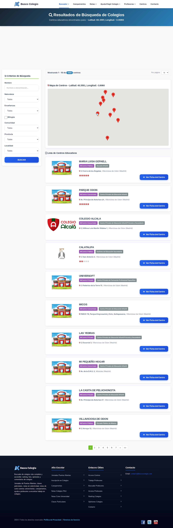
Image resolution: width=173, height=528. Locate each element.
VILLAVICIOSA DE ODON (93, 418)
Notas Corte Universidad (60, 496)
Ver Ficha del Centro (155, 177)
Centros (143, 4)
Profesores (129, 4)
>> (125, 447)
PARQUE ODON (88, 190)
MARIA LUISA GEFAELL (93, 161)
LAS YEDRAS (86, 333)
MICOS (83, 304)
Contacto (155, 4)
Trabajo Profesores (95, 480)
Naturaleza (9, 94)
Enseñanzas (10, 105)
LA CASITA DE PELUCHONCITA (97, 390)
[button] (100, 104)
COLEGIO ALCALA (90, 218)
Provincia (9, 134)
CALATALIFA (86, 247)
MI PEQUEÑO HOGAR (92, 361)
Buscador (63, 4)
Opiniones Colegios (95, 502)
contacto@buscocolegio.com (141, 474)
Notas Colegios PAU (58, 491)
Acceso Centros (94, 475)
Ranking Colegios (94, 496)
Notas (92, 4)
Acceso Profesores (95, 491)
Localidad (9, 146)
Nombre (8, 83)
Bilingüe (11, 117)
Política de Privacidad (52, 520)
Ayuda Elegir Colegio (110, 4)
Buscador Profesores (96, 486)
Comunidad (10, 123)
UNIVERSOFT (87, 275)
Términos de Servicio (71, 520)
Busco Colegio (29, 4)
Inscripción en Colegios (60, 480)
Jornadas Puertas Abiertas (61, 475)
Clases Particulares (58, 502)
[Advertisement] (86, 47)
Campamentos (79, 4)
